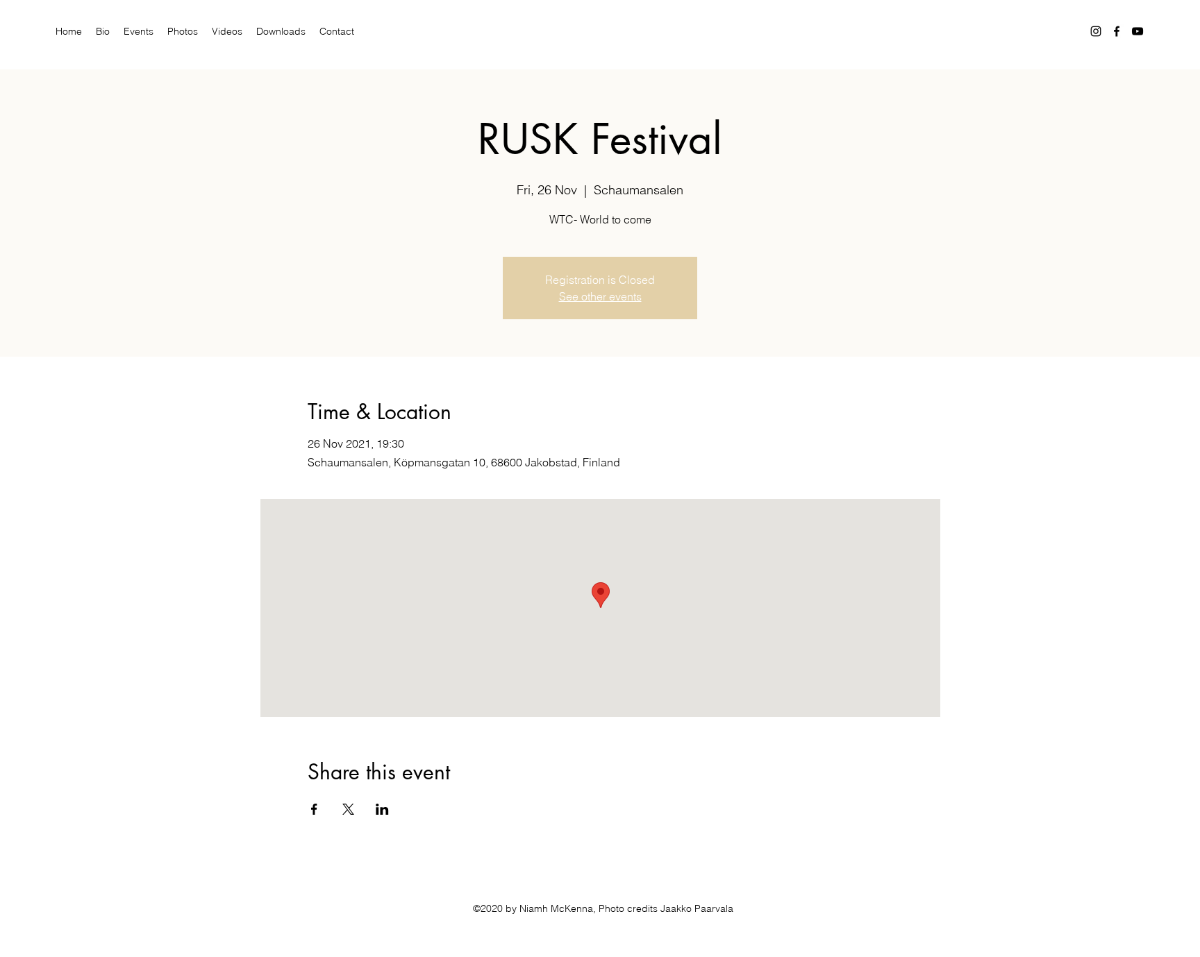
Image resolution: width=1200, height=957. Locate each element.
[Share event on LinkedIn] (382, 809)
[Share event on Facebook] (314, 809)
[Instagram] (1096, 31)
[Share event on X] (348, 809)
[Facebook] (1117, 31)
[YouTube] (1137, 31)
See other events (600, 296)
